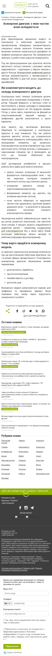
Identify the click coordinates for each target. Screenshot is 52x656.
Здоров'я (40, 441)
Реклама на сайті (8, 498)
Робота (22, 474)
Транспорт (40, 447)
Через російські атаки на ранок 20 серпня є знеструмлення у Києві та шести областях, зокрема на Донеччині (24, 394)
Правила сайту (29, 568)
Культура (40, 460)
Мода (38, 465)
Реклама (5, 478)
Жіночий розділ (8, 460)
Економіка (5, 465)
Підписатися (12, 646)
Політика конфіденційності (12, 568)
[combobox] (8, 603)
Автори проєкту (26, 513)
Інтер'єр (22, 465)
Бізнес (4, 456)
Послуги (22, 469)
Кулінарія (5, 469)
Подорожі (5, 474)
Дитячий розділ (43, 474)
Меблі (21, 456)
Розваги (39, 452)
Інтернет (22, 460)
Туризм (4, 447)
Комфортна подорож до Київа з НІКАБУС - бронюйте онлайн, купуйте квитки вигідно (23, 340)
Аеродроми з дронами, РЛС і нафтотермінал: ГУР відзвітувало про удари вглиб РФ (22, 384)
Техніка (22, 441)
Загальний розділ (5, 442)
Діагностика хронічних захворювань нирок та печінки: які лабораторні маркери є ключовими (25, 405)
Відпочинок (23, 452)
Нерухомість (24, 447)
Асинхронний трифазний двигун (34, 72)
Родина (39, 469)
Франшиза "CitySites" (9, 501)
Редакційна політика (19, 570)
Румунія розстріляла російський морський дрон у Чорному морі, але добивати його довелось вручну (23, 375)
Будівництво (6, 452)
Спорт (38, 456)
